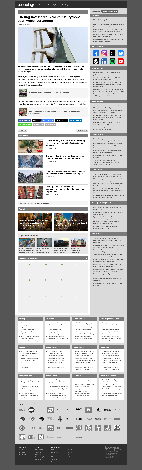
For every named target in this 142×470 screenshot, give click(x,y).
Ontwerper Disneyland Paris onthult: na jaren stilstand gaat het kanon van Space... (30, 389)
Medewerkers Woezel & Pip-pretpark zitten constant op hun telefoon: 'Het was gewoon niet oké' (107, 190)
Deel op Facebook (25, 120)
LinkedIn (54, 462)
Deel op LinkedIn (75, 120)
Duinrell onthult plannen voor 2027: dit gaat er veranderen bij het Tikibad (30, 353)
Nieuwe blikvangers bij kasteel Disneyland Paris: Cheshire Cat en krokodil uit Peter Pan (30, 382)
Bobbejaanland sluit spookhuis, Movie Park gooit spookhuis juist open (112, 389)
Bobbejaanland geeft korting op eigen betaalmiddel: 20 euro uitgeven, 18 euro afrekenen (111, 353)
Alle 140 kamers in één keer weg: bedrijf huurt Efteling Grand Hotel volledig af (71, 222)
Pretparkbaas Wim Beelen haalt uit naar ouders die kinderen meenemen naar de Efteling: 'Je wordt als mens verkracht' (109, 84)
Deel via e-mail (38, 124)
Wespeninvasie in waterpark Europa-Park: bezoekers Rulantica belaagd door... (83, 393)
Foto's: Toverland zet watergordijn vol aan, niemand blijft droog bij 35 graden (57, 332)
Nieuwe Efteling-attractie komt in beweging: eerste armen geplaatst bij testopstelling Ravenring (66, 143)
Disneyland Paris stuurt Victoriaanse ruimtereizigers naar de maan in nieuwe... (29, 395)
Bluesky (54, 457)
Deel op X (36, 120)
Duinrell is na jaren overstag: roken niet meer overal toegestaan (29, 365)
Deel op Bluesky (47, 120)
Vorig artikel (22, 130)
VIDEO (40, 150)
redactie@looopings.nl (109, 11)
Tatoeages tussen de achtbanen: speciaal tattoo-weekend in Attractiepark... (110, 325)
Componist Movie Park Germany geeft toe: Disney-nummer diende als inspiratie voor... (112, 395)
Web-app (38, 454)
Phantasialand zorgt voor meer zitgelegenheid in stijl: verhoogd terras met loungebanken (57, 382)
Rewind (37, 462)
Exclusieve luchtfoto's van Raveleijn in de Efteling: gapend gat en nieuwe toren (30, 332)
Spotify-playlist (40, 457)
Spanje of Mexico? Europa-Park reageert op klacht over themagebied (84, 387)
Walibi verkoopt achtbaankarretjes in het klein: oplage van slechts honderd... (84, 367)
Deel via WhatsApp (25, 124)
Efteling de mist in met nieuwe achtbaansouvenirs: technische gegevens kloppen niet (65, 189)
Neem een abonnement (41, 203)
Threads (54, 459)
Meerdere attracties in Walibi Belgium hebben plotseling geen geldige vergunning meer (85, 360)
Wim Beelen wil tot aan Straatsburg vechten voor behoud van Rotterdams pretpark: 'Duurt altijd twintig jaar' (108, 146)
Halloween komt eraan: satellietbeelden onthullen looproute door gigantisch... (56, 325)
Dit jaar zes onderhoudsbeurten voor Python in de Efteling (52, 92)
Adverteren (71, 457)
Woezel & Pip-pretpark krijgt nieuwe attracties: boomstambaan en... (27, 250)
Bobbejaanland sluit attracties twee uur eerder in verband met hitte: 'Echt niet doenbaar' (112, 360)
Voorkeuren (76, 5)
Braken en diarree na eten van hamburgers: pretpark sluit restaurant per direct (33, 222)
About (86, 5)
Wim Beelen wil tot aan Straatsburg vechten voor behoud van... (61, 250)
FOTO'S (39, 166)
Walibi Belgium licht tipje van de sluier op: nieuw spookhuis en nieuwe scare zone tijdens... (84, 353)
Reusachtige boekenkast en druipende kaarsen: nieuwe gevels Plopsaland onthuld (56, 360)
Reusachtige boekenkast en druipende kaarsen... (77, 250)
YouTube (38, 459)
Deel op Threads (61, 120)
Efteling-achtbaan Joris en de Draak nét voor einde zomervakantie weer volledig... (30, 338)
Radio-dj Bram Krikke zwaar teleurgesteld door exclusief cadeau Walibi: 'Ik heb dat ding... (85, 332)
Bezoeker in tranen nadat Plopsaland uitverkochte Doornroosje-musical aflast (56, 353)
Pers (69, 454)
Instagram (54, 452)
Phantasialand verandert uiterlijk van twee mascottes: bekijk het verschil (58, 389)
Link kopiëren (50, 124)
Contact (70, 452)
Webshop (64, 5)
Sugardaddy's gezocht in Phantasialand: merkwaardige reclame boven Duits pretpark (57, 395)
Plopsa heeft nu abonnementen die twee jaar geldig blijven (57, 366)
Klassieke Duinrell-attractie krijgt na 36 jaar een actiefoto (30, 359)
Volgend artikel (82, 130)
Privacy (21, 457)
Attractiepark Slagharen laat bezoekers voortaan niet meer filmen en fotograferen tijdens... (111, 338)
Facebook (54, 449)
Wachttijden (52, 5)
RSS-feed (38, 452)
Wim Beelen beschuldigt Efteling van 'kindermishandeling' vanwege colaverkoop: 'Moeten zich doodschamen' (106, 162)
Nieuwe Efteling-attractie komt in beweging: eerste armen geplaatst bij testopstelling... (30, 325)
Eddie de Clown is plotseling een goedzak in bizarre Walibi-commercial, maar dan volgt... (85, 325)
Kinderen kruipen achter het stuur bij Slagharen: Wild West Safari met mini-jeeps (111, 332)
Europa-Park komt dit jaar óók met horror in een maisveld (84, 381)
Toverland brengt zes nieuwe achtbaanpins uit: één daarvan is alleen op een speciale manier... (58, 338)
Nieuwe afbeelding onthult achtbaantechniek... (42, 250)
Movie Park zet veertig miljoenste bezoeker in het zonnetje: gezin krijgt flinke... (110, 382)
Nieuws (42, 5)
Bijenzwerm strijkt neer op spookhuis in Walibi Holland (83, 337)
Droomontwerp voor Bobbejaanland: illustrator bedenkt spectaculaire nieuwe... (112, 367)
